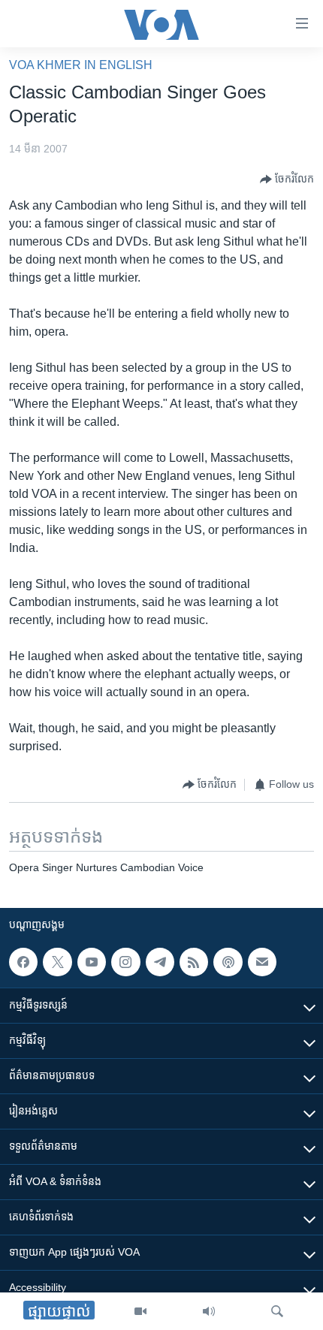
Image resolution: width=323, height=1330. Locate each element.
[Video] (140, 1311)
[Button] (287, 179)
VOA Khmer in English (80, 65)
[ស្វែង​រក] (277, 1311)
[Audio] (208, 1311)
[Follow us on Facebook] (23, 962)
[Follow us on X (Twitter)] (57, 962)
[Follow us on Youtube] (91, 962)
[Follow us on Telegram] (160, 962)
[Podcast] (227, 962)
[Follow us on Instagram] (125, 962)
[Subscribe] (262, 962)
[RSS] (194, 962)
